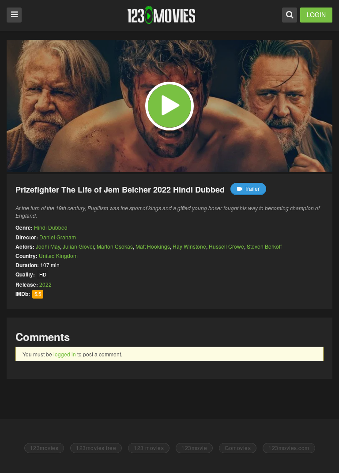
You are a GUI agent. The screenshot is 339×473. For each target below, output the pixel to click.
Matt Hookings (153, 246)
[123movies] (161, 15)
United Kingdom (58, 255)
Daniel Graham (57, 237)
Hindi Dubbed (51, 227)
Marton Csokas (115, 246)
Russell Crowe (226, 246)
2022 (45, 284)
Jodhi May (48, 246)
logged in (64, 354)
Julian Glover (78, 246)
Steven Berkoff (264, 246)
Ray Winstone (189, 246)
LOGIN (316, 14)
